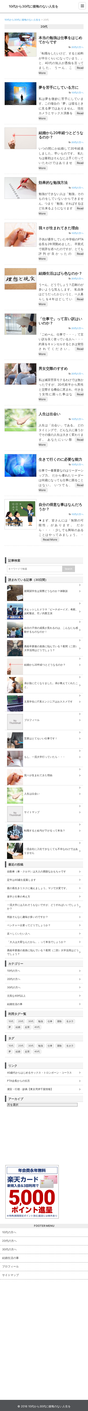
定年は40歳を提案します (21, 879)
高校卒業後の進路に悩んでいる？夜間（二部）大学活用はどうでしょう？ (51, 648)
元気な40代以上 (16, 995)
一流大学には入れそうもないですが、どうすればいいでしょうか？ (43, 906)
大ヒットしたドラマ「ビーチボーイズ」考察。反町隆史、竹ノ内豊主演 (51, 611)
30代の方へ (14, 987)
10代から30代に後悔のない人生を (33, 6)
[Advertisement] (37, 1136)
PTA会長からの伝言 (18, 1080)
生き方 (69, 1021)
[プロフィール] (44, 714)
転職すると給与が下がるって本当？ (44, 830)
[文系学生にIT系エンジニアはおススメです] (44, 695)
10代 (11, 1021)
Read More (50, 539)
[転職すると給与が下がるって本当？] (44, 824)
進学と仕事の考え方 (18, 896)
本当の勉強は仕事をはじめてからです (60, 39)
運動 (59, 1021)
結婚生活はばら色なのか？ (60, 273)
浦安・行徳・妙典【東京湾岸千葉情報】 (30, 1089)
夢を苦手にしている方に (59, 87)
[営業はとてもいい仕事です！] (44, 732)
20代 (20, 1021)
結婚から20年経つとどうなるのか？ (61, 134)
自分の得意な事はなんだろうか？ (60, 506)
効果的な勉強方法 (53, 182)
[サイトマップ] (44, 806)
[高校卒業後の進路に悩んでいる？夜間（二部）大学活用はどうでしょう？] (44, 640)
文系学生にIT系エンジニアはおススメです (48, 701)
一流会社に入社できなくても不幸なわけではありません (51, 850)
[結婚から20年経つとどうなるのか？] (44, 658)
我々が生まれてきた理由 (59, 228)
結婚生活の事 (14, 1004)
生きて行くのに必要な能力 (60, 459)
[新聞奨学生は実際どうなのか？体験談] (44, 585)
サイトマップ (32, 812)
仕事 (50, 1021)
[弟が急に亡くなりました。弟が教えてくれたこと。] (44, 677)
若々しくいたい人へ (18, 933)
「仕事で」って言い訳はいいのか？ (60, 320)
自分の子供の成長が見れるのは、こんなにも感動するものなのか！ (51, 629)
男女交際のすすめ (53, 368)
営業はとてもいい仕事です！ (40, 738)
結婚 (18, 1027)
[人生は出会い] (44, 787)
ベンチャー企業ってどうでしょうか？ (29, 925)
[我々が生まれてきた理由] (44, 769)
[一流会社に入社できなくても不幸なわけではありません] (44, 843)
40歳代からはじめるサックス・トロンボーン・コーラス (39, 1072)
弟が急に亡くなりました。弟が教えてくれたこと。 (51, 685)
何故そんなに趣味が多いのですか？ (27, 916)
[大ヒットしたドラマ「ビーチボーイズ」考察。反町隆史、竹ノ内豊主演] (44, 603)
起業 (27, 1027)
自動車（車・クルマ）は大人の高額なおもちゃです (36, 871)
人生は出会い (49, 414)
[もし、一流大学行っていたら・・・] (44, 751)
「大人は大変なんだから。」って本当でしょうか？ (36, 942)
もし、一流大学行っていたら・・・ (44, 756)
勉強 (40, 1021)
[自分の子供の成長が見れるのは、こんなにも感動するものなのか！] (44, 622)
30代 (31, 1021)
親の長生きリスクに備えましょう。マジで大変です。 (38, 888)
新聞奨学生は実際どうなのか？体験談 (46, 591)
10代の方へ (78, 92)
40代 (37, 1027)
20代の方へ (77, 47)
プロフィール (32, 720)
